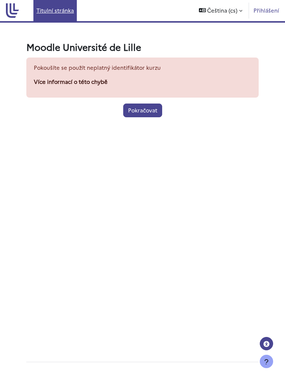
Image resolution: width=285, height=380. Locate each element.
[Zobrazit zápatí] (266, 361)
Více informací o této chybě (71, 81)
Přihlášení (266, 10)
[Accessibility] (266, 343)
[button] (221, 10)
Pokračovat (142, 110)
